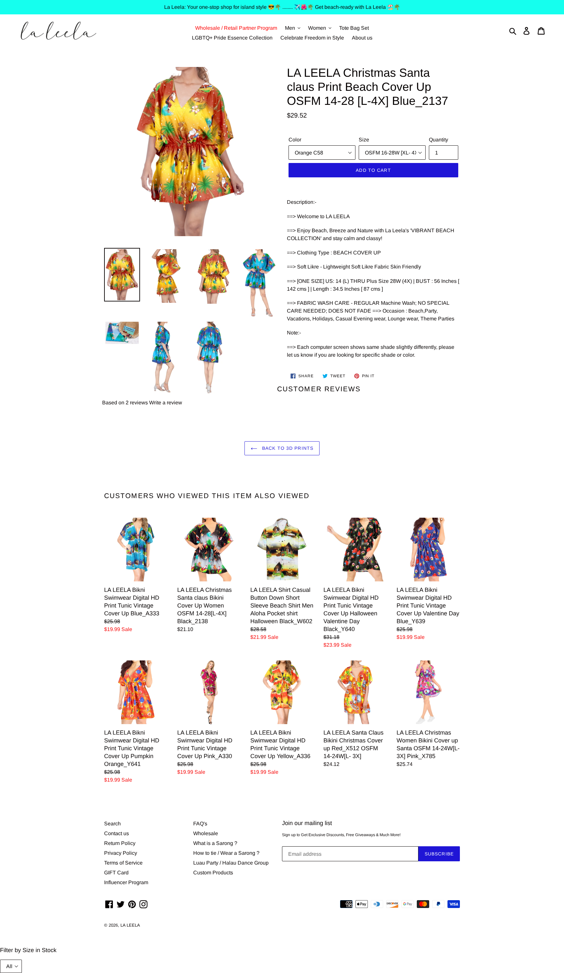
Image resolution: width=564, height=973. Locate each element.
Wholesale (205, 833)
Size (364, 139)
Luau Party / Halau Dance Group (231, 863)
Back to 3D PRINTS (286, 448)
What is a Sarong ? (215, 843)
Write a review (165, 402)
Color (295, 139)
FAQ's (200, 823)
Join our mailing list (307, 823)
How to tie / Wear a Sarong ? (226, 853)
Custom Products (213, 872)
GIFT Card (116, 872)
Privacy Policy (120, 853)
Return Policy (119, 843)
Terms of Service (123, 863)
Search (112, 823)
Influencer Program (126, 882)
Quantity (438, 139)
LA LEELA (130, 925)
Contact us (116, 833)
